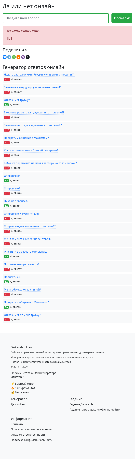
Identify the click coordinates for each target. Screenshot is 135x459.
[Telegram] (9, 57)
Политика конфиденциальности (31, 440)
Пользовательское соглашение (31, 429)
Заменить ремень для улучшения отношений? (34, 112)
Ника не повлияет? (16, 201)
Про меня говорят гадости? (21, 264)
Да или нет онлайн (29, 6)
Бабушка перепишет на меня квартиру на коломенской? (40, 163)
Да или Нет (18, 404)
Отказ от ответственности (28, 434)
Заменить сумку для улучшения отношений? (32, 87)
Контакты (17, 424)
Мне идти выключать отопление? (25, 251)
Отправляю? (12, 176)
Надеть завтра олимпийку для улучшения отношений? (39, 74)
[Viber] (23, 57)
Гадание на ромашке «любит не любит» (94, 409)
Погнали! (122, 18)
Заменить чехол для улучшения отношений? (33, 125)
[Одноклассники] (18, 57)
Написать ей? (12, 277)
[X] (28, 57)
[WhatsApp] (14, 57)
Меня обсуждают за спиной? (22, 289)
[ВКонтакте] (5, 57)
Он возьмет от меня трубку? (22, 315)
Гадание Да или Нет (82, 404)
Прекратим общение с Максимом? (26, 138)
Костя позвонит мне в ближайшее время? (31, 150)
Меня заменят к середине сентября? (27, 239)
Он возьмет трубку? (17, 100)
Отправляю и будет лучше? (21, 213)
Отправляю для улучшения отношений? (30, 226)
